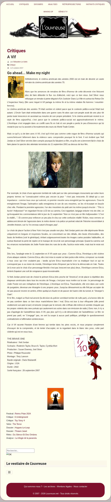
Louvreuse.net (52, 493)
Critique (12, 65)
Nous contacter (80, 486)
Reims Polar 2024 (23, 413)
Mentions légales (64, 486)
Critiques (24, 4)
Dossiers (38, 4)
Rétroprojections (71, 4)
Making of (48, 12)
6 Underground (21, 417)
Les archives (49, 486)
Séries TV (62, 12)
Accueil (10, 4)
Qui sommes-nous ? (33, 486)
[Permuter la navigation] (9, 472)
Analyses (52, 4)
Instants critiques (95, 4)
